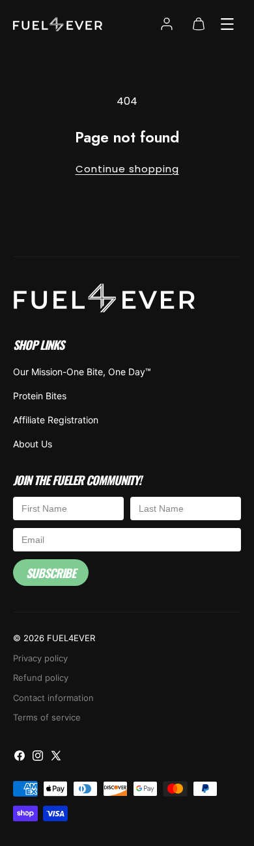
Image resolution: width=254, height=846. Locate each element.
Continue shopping (127, 169)
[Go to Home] (57, 24)
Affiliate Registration (55, 419)
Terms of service (47, 717)
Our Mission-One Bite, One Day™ (82, 371)
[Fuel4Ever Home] (104, 300)
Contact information (53, 698)
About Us (32, 443)
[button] (227, 24)
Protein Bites (39, 395)
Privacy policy (40, 658)
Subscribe (51, 572)
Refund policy (40, 677)
